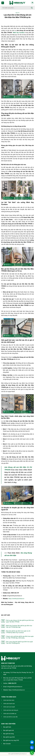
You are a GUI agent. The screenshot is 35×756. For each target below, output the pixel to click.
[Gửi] (31, 7)
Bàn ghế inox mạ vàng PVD (11, 740)
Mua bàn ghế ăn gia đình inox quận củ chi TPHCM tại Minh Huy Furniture (18, 631)
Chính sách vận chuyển (9, 707)
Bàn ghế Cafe (7, 727)
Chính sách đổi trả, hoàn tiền (10, 717)
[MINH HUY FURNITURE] (17, 3)
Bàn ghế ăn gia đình (9, 737)
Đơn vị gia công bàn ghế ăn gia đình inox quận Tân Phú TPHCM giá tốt (19, 642)
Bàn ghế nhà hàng (8, 733)
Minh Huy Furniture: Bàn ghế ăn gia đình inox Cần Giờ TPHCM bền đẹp (19, 626)
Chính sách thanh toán (9, 703)
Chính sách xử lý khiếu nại (9, 713)
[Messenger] (32, 742)
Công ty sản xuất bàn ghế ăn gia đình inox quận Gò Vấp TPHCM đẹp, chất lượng (20, 637)
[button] (2, 3)
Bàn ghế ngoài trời (8, 730)
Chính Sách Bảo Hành (8, 700)
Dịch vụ (17, 12)
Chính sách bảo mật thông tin (10, 710)
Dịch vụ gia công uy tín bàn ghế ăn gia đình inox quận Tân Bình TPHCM (20, 621)
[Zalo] (32, 747)
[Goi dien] (32, 753)
